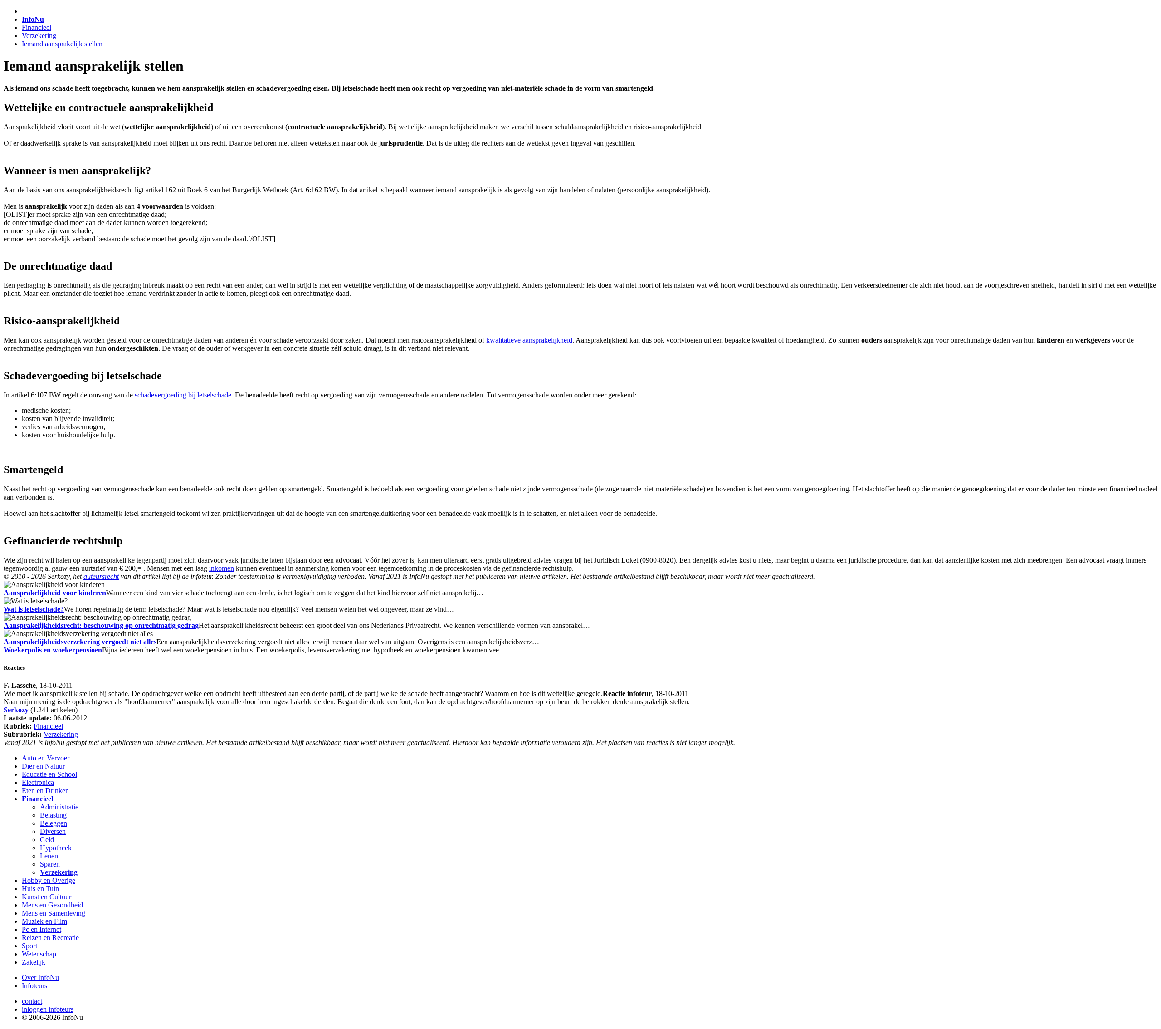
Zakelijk (33, 962)
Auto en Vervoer (45, 758)
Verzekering (39, 35)
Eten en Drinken (45, 790)
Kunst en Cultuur (46, 897)
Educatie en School (49, 774)
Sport (29, 946)
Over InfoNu (40, 977)
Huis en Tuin (40, 888)
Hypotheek (56, 848)
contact (32, 1001)
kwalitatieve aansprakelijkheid (529, 340)
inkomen (221, 568)
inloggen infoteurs (47, 1009)
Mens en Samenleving (53, 913)
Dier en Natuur (43, 766)
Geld (47, 839)
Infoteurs (34, 986)
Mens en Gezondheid (52, 905)
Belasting (53, 815)
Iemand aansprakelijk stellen (62, 44)
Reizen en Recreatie (50, 937)
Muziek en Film (44, 921)
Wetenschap (39, 954)
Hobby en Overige (48, 880)
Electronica (38, 782)
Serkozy (16, 710)
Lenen (49, 856)
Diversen (53, 831)
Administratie (59, 807)
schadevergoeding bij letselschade (183, 395)
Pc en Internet (41, 929)
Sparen (50, 864)
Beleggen (53, 823)
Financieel (36, 27)
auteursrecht (101, 576)
